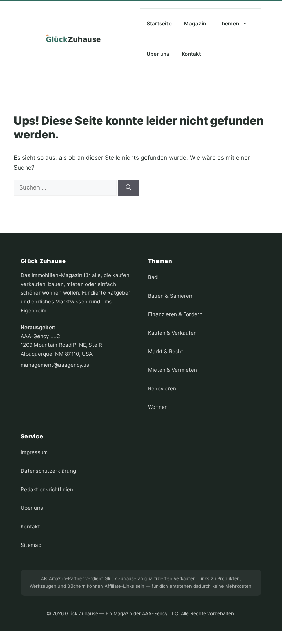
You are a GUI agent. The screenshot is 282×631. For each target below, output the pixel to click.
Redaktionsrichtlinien (47, 489)
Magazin (195, 23)
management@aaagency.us (55, 365)
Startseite (159, 23)
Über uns (158, 53)
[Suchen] (128, 188)
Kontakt (191, 53)
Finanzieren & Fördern (175, 314)
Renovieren (162, 388)
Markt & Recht (165, 351)
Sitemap (31, 545)
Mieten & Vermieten (172, 370)
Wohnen (158, 407)
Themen (228, 23)
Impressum (34, 452)
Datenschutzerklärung (48, 471)
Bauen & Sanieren (170, 295)
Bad (153, 277)
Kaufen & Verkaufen (172, 333)
